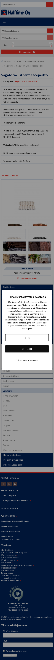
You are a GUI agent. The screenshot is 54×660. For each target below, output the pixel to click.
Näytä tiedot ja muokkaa (27, 360)
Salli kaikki (27, 349)
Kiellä (27, 338)
